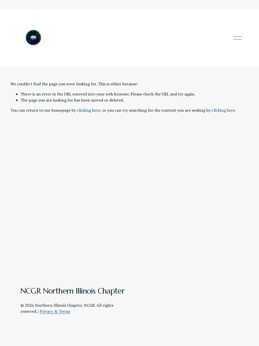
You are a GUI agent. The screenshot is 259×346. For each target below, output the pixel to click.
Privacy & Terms (55, 311)
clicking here (88, 110)
